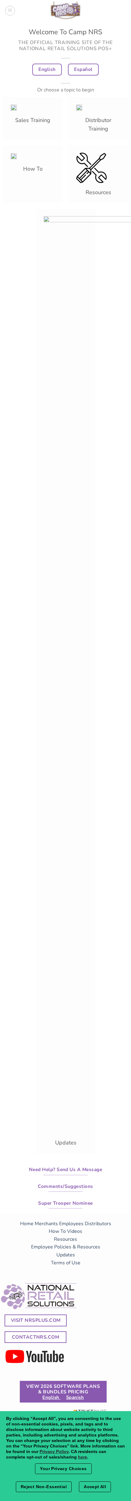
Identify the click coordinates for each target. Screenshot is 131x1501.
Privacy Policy (54, 1451)
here (82, 1457)
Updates (65, 1254)
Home (27, 1223)
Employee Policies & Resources (65, 1247)
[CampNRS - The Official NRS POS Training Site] (65, 11)
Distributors (98, 1223)
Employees (71, 1223)
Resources (65, 1239)
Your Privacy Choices (63, 1468)
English (51, 1397)
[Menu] (10, 11)
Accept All (95, 1486)
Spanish (75, 1397)
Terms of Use (65, 1262)
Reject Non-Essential (44, 1486)
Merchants (46, 1223)
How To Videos (65, 1231)
